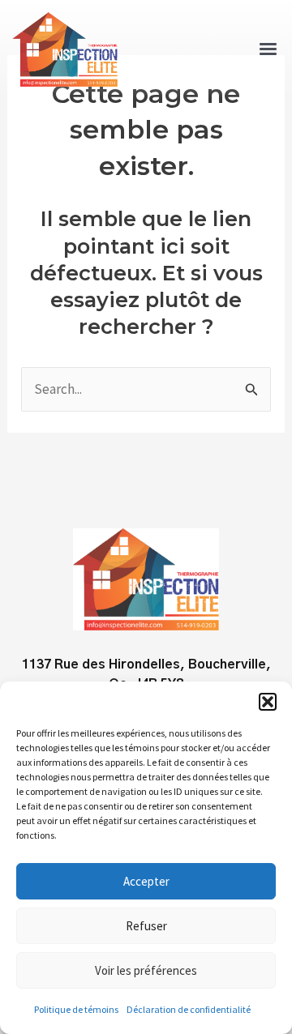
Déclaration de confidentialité (189, 1009)
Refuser (146, 926)
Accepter (146, 881)
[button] (268, 702)
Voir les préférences (146, 970)
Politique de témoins (76, 1009)
